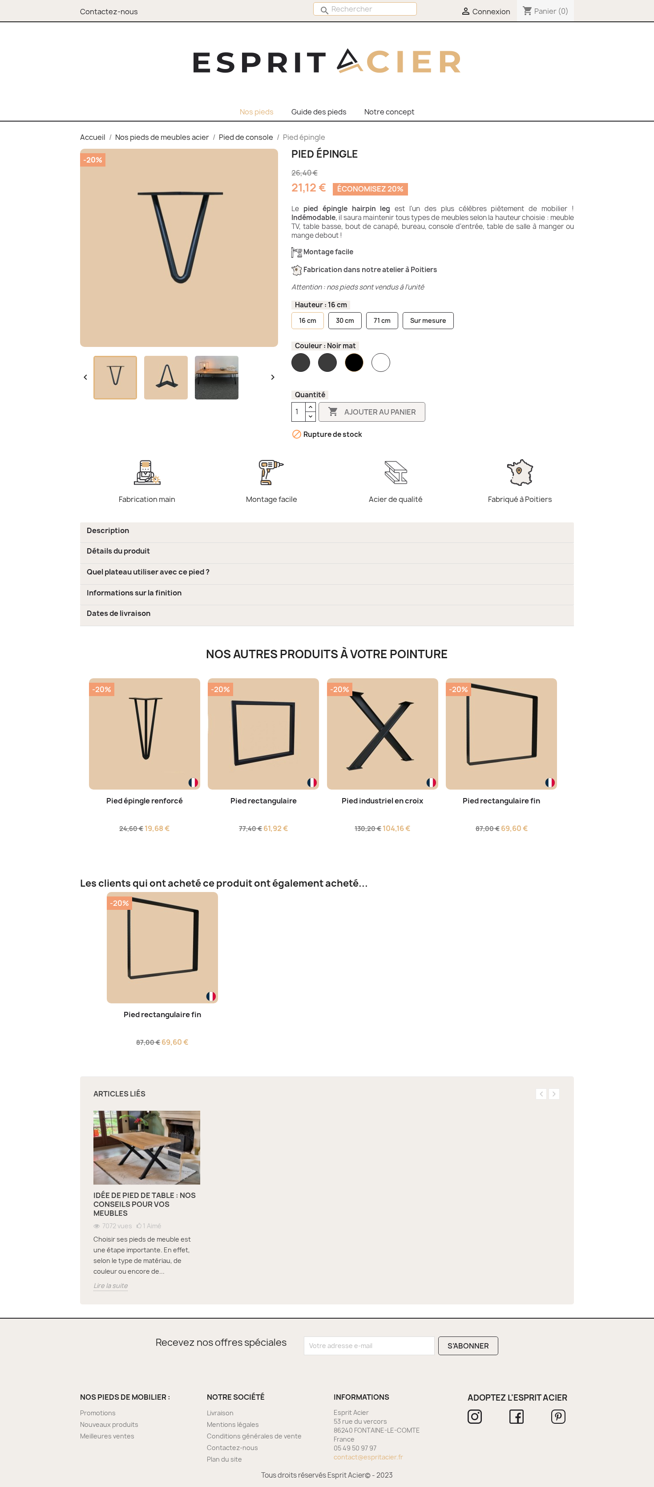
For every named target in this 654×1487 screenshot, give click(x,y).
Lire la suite (110, 1285)
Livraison (220, 1413)
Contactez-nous (232, 1447)
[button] (108, 530)
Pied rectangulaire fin (501, 801)
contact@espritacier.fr (368, 1457)
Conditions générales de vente (254, 1436)
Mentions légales (233, 1424)
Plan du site (224, 1459)
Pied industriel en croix (382, 801)
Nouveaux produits (109, 1424)
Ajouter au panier (372, 411)
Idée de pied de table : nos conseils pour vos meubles (144, 1204)
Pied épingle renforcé (144, 801)
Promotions (98, 1413)
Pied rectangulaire (263, 801)
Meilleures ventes (107, 1436)
